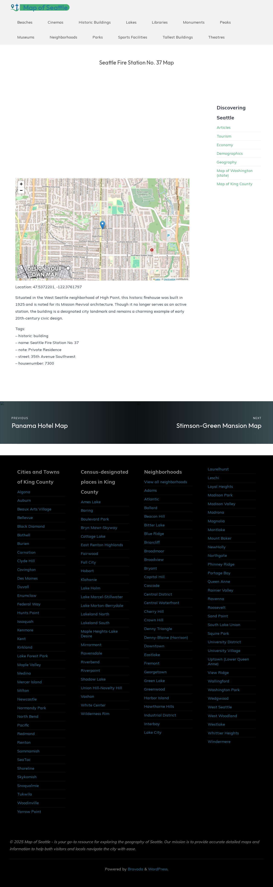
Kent (21, 638)
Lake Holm (90, 588)
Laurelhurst (218, 469)
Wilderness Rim (95, 713)
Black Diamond (31, 526)
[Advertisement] (102, 132)
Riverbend (90, 661)
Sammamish (28, 751)
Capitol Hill (154, 576)
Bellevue (25, 517)
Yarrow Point (29, 811)
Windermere (219, 741)
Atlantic (151, 499)
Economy (225, 144)
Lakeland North (95, 614)
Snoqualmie (28, 785)
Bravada (135, 869)
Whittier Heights (223, 733)
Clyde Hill (26, 560)
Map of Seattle (45, 7)
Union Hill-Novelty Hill (101, 687)
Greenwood (154, 689)
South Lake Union (224, 624)
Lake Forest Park (32, 655)
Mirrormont (91, 644)
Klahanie (89, 579)
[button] (102, 225)
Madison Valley (221, 503)
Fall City (88, 562)
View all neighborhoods (165, 481)
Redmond (26, 733)
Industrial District (160, 715)
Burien (23, 543)
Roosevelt (217, 607)
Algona (23, 491)
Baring (87, 510)
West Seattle (220, 707)
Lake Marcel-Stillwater (102, 596)
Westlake (216, 724)
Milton (23, 690)
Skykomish (27, 776)
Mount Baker (219, 538)
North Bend (27, 716)
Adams (150, 490)
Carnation (26, 552)
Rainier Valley (220, 590)
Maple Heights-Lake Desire (99, 633)
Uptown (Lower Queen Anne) (228, 661)
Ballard (150, 507)
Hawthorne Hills (159, 706)
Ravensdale (91, 653)
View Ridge (218, 672)
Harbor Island (156, 697)
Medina (24, 673)
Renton (24, 742)
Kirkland (24, 647)
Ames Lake (91, 501)
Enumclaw (26, 595)
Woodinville (28, 802)
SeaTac (24, 759)
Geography (227, 162)
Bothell (23, 535)
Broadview (154, 559)
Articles (224, 127)
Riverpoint (90, 670)
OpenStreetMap (169, 279)
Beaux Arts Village (34, 509)
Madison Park (220, 495)
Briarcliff (152, 542)
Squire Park (218, 633)
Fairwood (89, 553)
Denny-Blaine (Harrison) (166, 637)
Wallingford (218, 681)
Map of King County (235, 183)
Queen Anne (219, 581)
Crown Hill (153, 620)
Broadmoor (154, 551)
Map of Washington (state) (235, 173)
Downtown (154, 645)
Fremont (152, 663)
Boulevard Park (95, 519)
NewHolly (217, 547)
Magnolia (216, 521)
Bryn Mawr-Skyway (99, 527)
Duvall (23, 586)
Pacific (23, 725)
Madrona (216, 512)
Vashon (87, 696)
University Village (224, 650)
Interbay (152, 723)
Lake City (152, 732)
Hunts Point (28, 612)
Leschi (213, 477)
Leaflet (157, 279)
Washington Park (224, 689)
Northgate (217, 555)
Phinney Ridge (221, 564)
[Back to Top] (256, 870)
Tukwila (24, 794)
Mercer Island (29, 681)
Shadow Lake (93, 679)
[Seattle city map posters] (44, 271)
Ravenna (216, 598)
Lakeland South (95, 622)
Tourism (224, 136)
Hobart (87, 570)
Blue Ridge (154, 533)
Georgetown (155, 671)
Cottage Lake (93, 536)
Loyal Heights (220, 486)
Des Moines (27, 578)
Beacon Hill (154, 516)
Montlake (216, 529)
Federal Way (29, 604)
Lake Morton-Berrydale (102, 605)
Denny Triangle (158, 628)
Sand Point (218, 615)
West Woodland (222, 715)
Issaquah (25, 621)
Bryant (150, 568)
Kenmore (25, 630)
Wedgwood (218, 698)
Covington (26, 569)
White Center (93, 705)
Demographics (230, 153)
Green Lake (154, 680)
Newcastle (27, 699)
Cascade (152, 585)
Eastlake (152, 654)
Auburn (24, 500)
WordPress (158, 869)
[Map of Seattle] (15, 7)
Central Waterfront (161, 602)
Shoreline (25, 768)
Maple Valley (29, 664)
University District (224, 641)
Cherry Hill (154, 611)
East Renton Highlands (102, 544)
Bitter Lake (154, 525)
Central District (158, 594)
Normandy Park (31, 707)
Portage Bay (219, 572)
